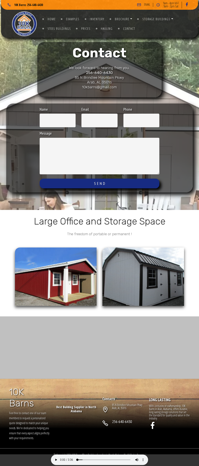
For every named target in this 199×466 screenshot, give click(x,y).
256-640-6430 (99, 72)
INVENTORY (97, 19)
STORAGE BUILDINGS (156, 19)
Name (44, 109)
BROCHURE (122, 19)
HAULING (107, 28)
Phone (127, 109)
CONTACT (129, 28)
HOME (52, 19)
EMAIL (147, 4)
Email (85, 109)
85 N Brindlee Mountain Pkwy (127, 404)
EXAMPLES (72, 19)
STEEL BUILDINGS (59, 28)
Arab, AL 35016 (119, 408)
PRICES (86, 28)
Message (46, 133)
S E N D (99, 183)
